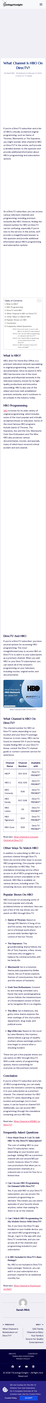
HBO (5, 410)
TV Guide (28, 76)
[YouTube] (26, 1366)
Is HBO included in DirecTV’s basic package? (27, 346)
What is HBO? (12, 304)
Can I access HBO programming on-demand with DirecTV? (28, 335)
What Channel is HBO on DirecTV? (22, 313)
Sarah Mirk (11, 73)
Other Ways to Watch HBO (18, 316)
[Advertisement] (23, 34)
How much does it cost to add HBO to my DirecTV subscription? (28, 330)
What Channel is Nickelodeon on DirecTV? (10, 1330)
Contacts (32, 1354)
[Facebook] (12, 1366)
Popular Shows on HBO (16, 320)
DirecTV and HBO (14, 310)
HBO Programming (14, 307)
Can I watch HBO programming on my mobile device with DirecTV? (28, 340)
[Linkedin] (33, 1366)
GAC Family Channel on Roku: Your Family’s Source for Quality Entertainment (34, 1334)
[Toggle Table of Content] (38, 300)
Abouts (12, 1354)
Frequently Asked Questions (19, 326)
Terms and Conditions (23, 1356)
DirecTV (21, 76)
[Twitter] (19, 1366)
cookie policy (34, 1394)
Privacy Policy (23, 1359)
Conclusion (11, 323)
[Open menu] (40, 4)
